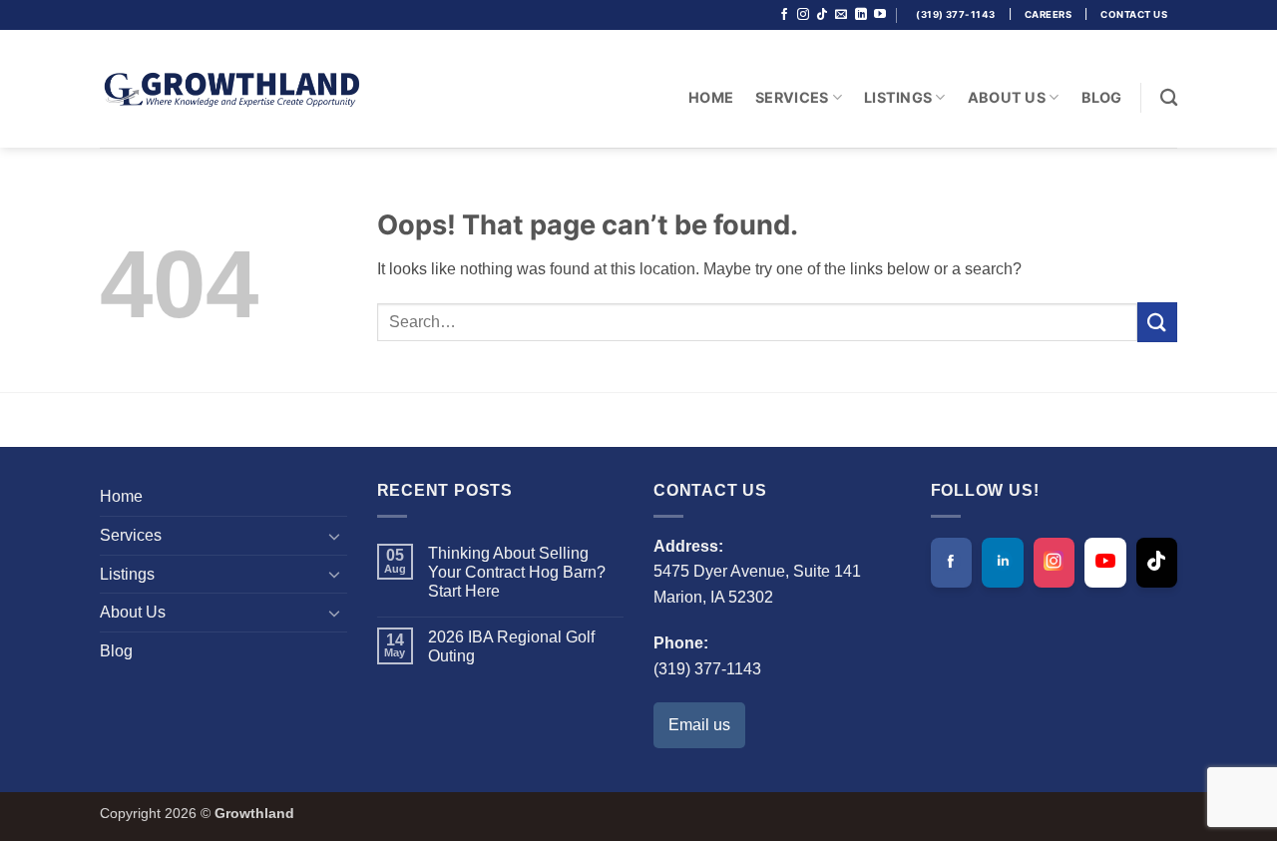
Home (710, 97)
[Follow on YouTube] (880, 15)
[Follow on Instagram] (803, 15)
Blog (1101, 97)
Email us (699, 724)
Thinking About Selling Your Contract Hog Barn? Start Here (517, 572)
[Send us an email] (841, 15)
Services (791, 97)
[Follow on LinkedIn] (861, 15)
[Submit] (1157, 321)
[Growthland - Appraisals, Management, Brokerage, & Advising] (230, 89)
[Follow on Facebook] (784, 15)
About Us (1007, 97)
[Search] (1168, 98)
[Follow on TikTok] (822, 15)
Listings (898, 97)
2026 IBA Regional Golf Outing (511, 646)
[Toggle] (335, 536)
